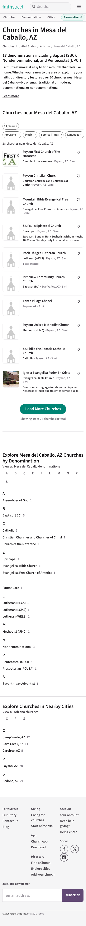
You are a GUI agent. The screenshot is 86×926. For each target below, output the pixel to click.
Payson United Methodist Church (43, 331)
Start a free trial (42, 825)
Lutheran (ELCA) (14, 602)
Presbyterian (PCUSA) (18, 668)
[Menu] (78, 6)
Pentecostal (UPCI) (16, 661)
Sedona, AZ (11, 780)
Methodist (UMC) (15, 631)
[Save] (78, 152)
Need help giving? (67, 823)
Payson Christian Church (43, 182)
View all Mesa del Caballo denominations (31, 466)
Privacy (31, 914)
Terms (41, 914)
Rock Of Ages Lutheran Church (43, 259)
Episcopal (9, 559)
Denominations (32, 17)
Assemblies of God (16, 500)
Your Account (69, 815)
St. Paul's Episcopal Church (43, 233)
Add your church (42, 874)
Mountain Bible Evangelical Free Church (43, 207)
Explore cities (40, 868)
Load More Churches (43, 409)
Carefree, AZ (11, 750)
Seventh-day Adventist (19, 683)
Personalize (73, 17)
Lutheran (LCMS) (14, 609)
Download (38, 847)
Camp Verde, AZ (14, 737)
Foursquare (11, 587)
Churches (9, 17)
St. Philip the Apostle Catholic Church (43, 355)
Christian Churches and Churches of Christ (32, 537)
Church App (39, 841)
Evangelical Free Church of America (27, 572)
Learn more (11, 96)
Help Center (68, 832)
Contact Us (10, 820)
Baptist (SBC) (12, 515)
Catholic (8, 530)
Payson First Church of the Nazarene (43, 158)
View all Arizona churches (20, 711)
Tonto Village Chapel (43, 307)
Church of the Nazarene (19, 544)
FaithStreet (13, 7)
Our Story (9, 815)
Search (12, 126)
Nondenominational (17, 646)
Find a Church (41, 862)
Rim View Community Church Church (43, 283)
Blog (6, 826)
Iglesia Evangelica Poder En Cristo (43, 382)
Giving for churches (38, 817)
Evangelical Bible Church (20, 565)
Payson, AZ (10, 765)
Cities (51, 17)
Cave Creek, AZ (13, 743)
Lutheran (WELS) (15, 616)
